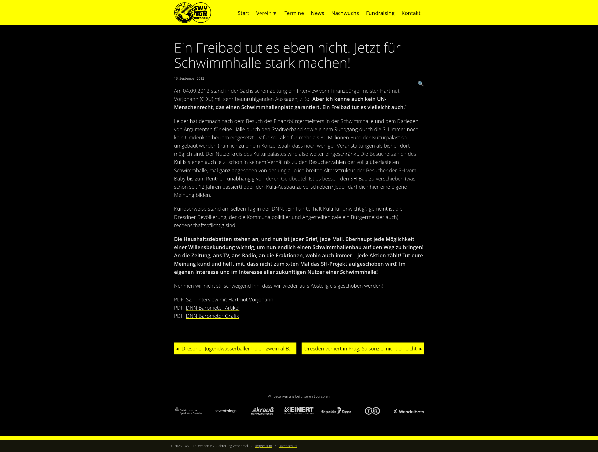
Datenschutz (288, 446)
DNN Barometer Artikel (212, 307)
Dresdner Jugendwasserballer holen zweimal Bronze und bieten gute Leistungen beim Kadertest (239, 348)
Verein (264, 13)
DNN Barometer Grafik (212, 315)
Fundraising (380, 12)
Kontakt (411, 12)
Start (243, 12)
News (317, 12)
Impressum (263, 446)
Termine (294, 12)
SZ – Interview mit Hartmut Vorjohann (229, 299)
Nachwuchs (345, 12)
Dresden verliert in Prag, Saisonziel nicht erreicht (360, 348)
